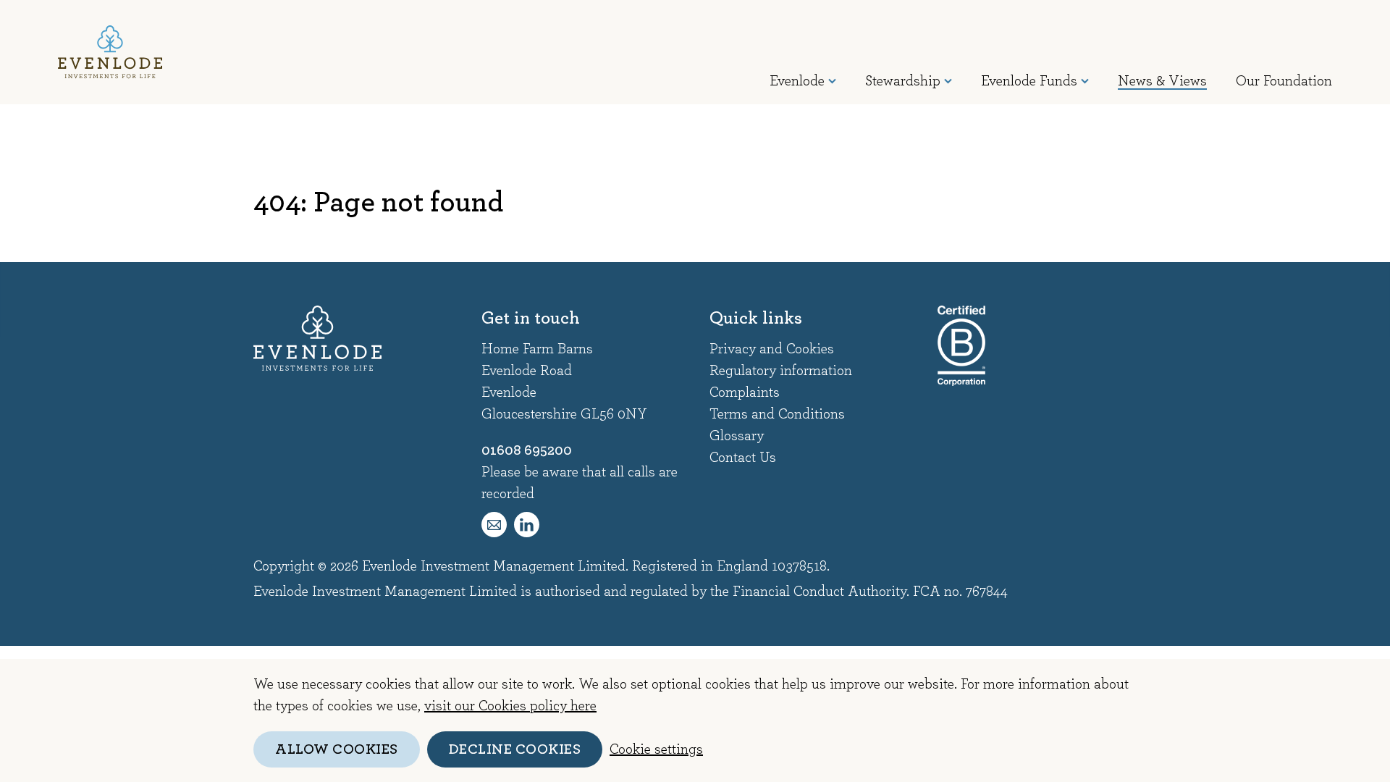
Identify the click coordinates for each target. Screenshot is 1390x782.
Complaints (744, 392)
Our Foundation (1284, 81)
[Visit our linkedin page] (526, 524)
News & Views (1162, 81)
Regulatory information (780, 370)
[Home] (110, 51)
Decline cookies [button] (515, 749)
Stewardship (902, 81)
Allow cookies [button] (336, 749)
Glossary (736, 436)
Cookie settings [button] (656, 749)
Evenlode (797, 81)
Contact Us (742, 457)
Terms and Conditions (777, 414)
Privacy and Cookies (771, 349)
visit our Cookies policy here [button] (510, 706)
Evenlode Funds (1029, 81)
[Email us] (494, 524)
